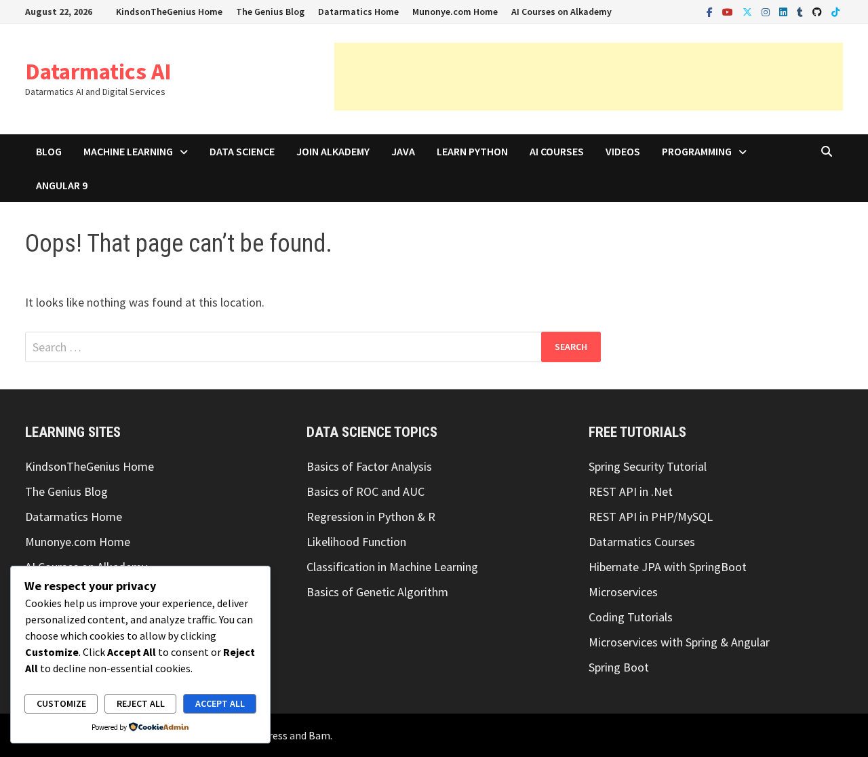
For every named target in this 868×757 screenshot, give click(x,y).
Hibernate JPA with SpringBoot (668, 567)
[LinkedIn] (784, 11)
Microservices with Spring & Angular (679, 642)
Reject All (141, 703)
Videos (623, 151)
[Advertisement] (588, 77)
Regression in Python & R (371, 516)
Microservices (623, 592)
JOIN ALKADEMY (333, 151)
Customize (61, 703)
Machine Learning (128, 151)
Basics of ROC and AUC (366, 491)
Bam (319, 735)
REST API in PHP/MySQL (651, 516)
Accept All (220, 703)
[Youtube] (729, 11)
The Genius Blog (270, 11)
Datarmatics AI (98, 71)
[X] (748, 11)
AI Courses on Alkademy (561, 11)
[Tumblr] (801, 11)
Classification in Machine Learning (392, 567)
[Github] (818, 11)
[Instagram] (767, 11)
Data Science (242, 151)
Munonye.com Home (455, 11)
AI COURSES (557, 151)
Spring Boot (619, 667)
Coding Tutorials (631, 617)
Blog (49, 151)
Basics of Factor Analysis (369, 466)
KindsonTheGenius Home (169, 11)
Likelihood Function (356, 541)
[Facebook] (711, 11)
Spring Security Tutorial (648, 466)
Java (403, 151)
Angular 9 (61, 185)
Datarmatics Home (358, 11)
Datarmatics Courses (642, 541)
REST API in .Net (631, 491)
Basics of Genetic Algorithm (377, 592)
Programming (697, 151)
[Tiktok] (835, 11)
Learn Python (472, 151)
